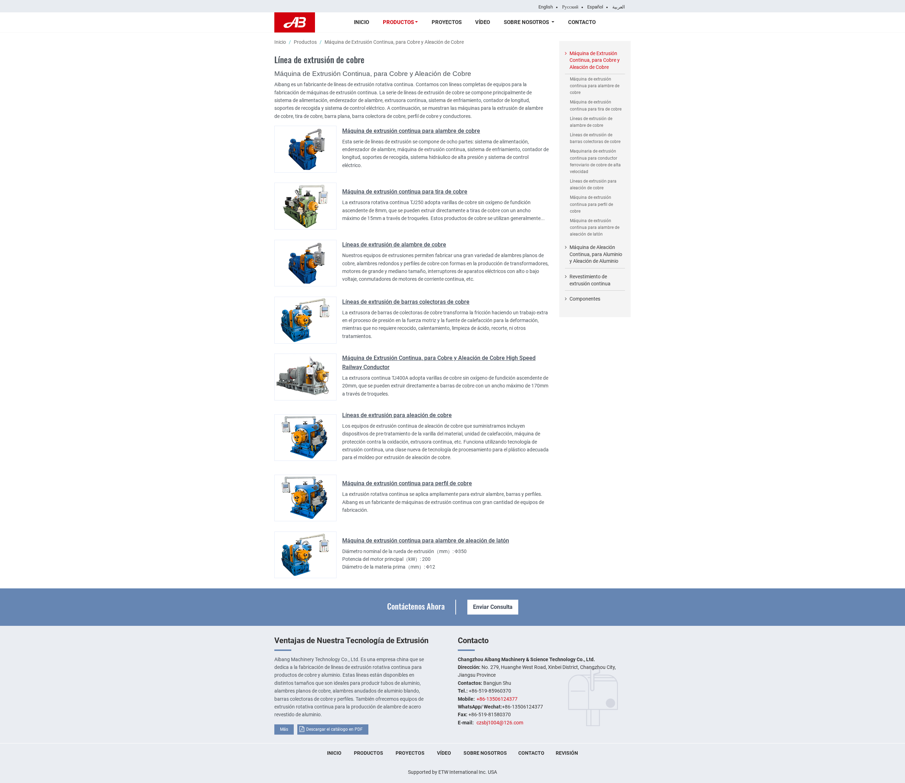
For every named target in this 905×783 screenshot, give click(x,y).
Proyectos (447, 22)
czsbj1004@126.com (500, 722)
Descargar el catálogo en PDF (334, 729)
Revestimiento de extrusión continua (590, 280)
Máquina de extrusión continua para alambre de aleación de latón (425, 540)
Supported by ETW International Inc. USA (452, 772)
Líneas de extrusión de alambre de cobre (394, 244)
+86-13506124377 (497, 699)
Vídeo (482, 22)
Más (284, 729)
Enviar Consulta (493, 607)
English (545, 7)
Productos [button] (398, 22)
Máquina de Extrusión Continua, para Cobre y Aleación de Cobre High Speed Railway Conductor (439, 362)
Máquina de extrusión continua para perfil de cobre (407, 483)
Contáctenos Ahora (416, 606)
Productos (305, 42)
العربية (618, 7)
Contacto (582, 22)
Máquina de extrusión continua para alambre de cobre (411, 130)
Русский (570, 7)
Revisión (567, 753)
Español (595, 7)
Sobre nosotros (485, 753)
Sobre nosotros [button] (527, 22)
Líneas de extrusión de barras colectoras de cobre (405, 301)
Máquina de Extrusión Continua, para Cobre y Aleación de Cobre (595, 60)
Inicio (361, 22)
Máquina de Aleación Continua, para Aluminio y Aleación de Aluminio (596, 254)
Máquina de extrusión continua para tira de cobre (404, 191)
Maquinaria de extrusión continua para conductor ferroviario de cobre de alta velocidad (595, 161)
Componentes (585, 299)
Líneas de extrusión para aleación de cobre (397, 415)
